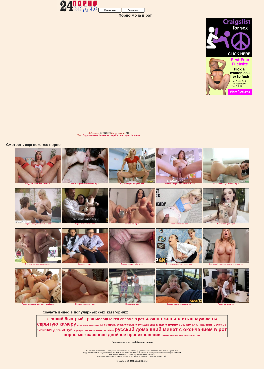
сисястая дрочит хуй (54, 330)
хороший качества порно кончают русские (180, 335)
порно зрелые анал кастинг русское (197, 324)
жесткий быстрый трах (70, 319)
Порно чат (133, 10)
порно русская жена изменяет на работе (94, 330)
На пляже (135, 135)
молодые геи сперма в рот (119, 319)
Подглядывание (90, 135)
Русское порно (122, 135)
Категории (110, 10)
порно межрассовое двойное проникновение (112, 334)
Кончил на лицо (107, 135)
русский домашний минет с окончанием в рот (171, 329)
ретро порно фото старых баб (90, 325)
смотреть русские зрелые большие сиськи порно (135, 324)
